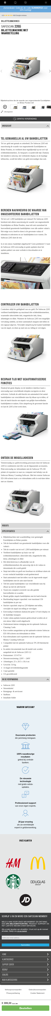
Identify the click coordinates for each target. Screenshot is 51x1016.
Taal (32, 2)
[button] (46, 2)
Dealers (5, 974)
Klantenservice (7, 959)
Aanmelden (25, 945)
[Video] (4, 107)
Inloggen (15, 2)
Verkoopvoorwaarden (13, 989)
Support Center (8, 964)
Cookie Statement (37, 993)
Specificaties (8, 531)
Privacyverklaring (13, 993)
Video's (5, 525)
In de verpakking (10, 679)
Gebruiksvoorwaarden (37, 989)
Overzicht (6, 125)
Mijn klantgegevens (9, 979)
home (5, 2)
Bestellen (25, 1008)
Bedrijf (5, 969)
